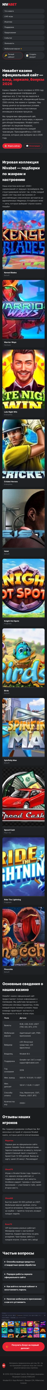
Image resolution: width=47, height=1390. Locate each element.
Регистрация (33, 146)
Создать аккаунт (31, 55)
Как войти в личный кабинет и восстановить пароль (20, 1288)
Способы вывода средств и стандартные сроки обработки (20, 1263)
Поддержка (9, 27)
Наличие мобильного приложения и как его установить (22, 1300)
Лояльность (9, 43)
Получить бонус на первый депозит (22, 1346)
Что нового (9, 11)
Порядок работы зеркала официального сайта (18, 1275)
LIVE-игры (8, 16)
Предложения (10, 33)
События (8, 38)
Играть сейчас (12, 146)
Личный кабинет (9, 55)
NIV (9, 4)
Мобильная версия (12, 49)
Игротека (8, 22)
